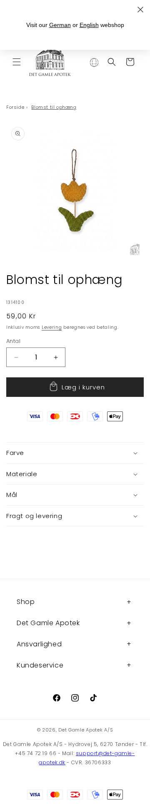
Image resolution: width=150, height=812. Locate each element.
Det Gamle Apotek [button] (48, 623)
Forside (15, 107)
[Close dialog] (140, 9)
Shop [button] (26, 602)
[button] (17, 62)
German (60, 25)
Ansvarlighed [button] (39, 644)
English (89, 25)
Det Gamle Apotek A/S (85, 729)
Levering (52, 327)
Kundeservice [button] (40, 665)
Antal (13, 341)
